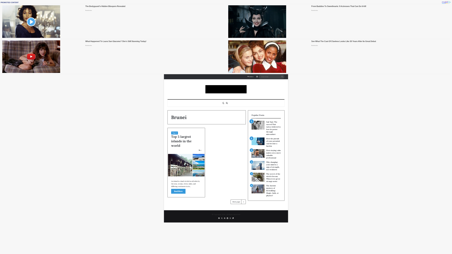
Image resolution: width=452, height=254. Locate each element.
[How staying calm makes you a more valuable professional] (258, 153)
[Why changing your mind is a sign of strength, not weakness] (258, 165)
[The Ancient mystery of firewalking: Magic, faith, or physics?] (258, 189)
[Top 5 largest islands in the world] (186, 165)
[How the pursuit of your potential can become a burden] (258, 141)
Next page (236, 202)
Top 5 (174, 133)
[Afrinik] (226, 89)
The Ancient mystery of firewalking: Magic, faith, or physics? (272, 191)
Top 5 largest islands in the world (181, 141)
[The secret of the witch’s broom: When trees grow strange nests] (258, 177)
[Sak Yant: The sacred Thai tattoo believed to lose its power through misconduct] (258, 125)
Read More (178, 191)
